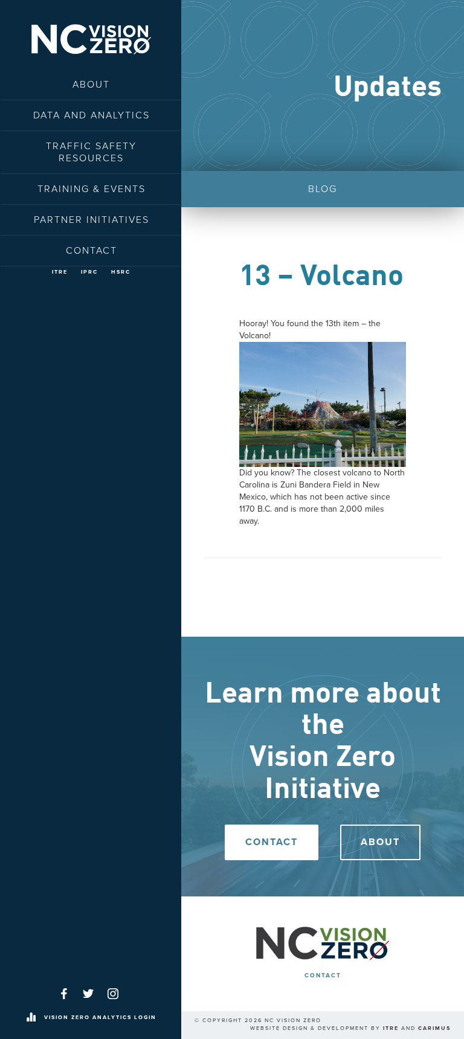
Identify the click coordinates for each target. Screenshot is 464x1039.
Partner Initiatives (91, 220)
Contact (91, 251)
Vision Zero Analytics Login (100, 1017)
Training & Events (91, 189)
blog (322, 189)
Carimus (434, 1028)
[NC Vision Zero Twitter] (88, 994)
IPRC (89, 272)
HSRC (120, 272)
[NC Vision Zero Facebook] (64, 994)
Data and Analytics (91, 115)
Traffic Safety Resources (91, 152)
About (91, 85)
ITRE (60, 272)
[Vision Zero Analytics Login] (31, 1018)
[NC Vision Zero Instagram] (113, 994)
